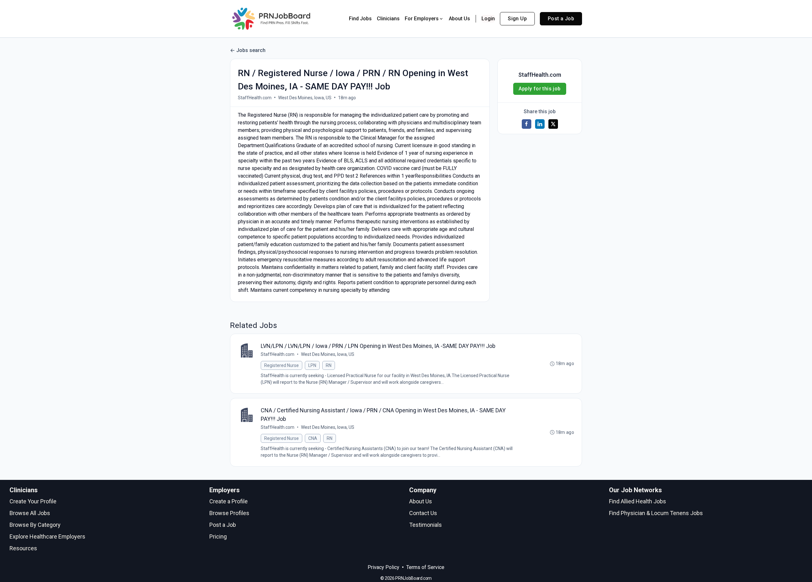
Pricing (218, 536)
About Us (459, 19)
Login (488, 19)
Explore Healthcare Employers (47, 536)
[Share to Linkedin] (540, 124)
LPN (312, 365)
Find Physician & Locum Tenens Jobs (656, 513)
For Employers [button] (422, 19)
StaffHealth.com (255, 97)
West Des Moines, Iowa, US (304, 97)
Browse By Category (35, 524)
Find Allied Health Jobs (637, 501)
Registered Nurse (281, 365)
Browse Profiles (229, 513)
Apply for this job (539, 89)
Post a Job (561, 19)
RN (328, 365)
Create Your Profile (33, 501)
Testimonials (425, 524)
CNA (312, 438)
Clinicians (388, 19)
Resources (23, 548)
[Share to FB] (526, 124)
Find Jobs (360, 19)
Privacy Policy (383, 567)
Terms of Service (425, 567)
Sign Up (517, 19)
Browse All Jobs (30, 513)
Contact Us (423, 513)
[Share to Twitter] (553, 124)
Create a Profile (228, 501)
